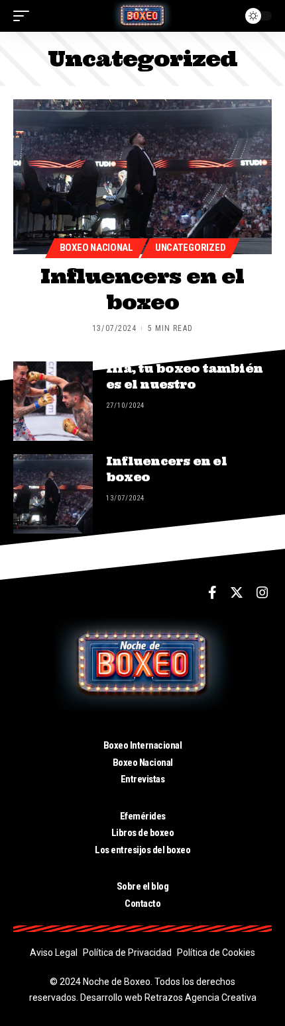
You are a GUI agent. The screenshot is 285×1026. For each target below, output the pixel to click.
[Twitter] (237, 592)
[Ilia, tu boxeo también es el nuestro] (53, 401)
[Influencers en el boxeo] (142, 176)
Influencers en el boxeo (142, 288)
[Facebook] (212, 592)
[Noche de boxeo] (142, 16)
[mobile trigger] (24, 16)
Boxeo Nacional (96, 248)
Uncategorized (190, 248)
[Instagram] (262, 592)
